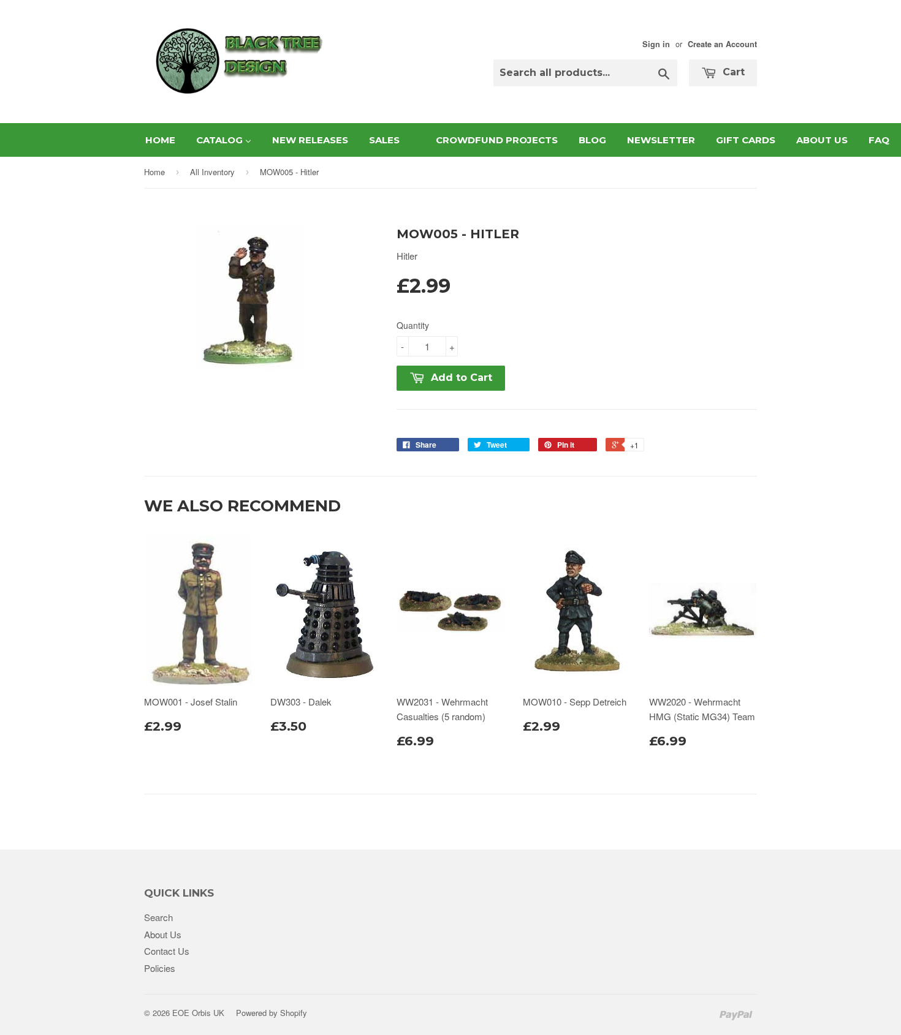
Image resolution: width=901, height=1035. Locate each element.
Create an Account (722, 44)
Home (154, 172)
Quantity (413, 325)
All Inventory (212, 172)
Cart (732, 72)
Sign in (656, 44)
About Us (162, 934)
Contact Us (166, 950)
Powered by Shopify (271, 1012)
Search (158, 917)
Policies (159, 968)
